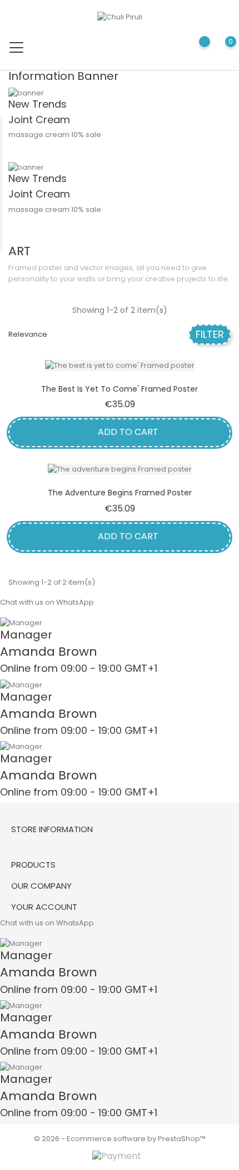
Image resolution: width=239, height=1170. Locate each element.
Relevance (27, 334)
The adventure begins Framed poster (120, 492)
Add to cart (127, 432)
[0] (220, 49)
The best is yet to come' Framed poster (119, 388)
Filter (210, 334)
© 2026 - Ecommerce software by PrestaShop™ (120, 1138)
